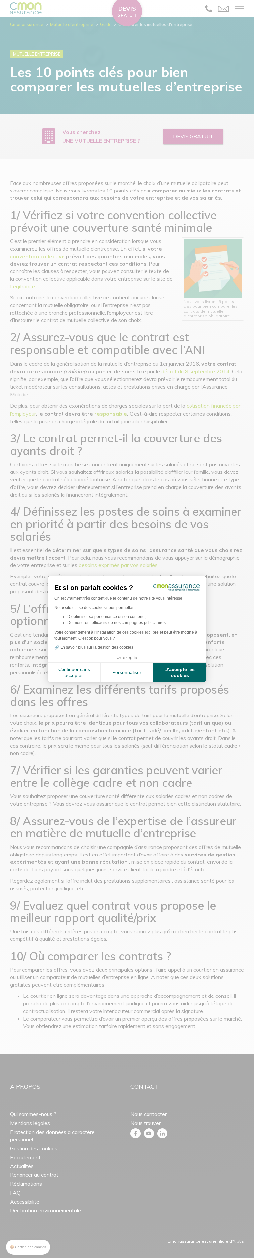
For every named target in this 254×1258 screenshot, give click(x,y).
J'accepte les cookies (180, 672)
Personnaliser (126, 672)
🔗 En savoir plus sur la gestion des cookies (93, 647)
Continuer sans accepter (74, 672)
